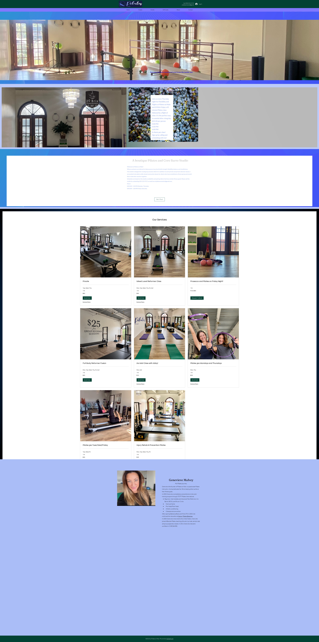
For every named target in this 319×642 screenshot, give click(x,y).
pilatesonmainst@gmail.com (164, 181)
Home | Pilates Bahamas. (185, 516)
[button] (159, 199)
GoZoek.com (170, 639)
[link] (106, 281)
